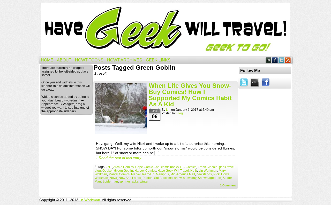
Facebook (275, 60)
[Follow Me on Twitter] (243, 87)
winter (144, 181)
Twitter (281, 60)
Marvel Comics (119, 174)
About (64, 60)
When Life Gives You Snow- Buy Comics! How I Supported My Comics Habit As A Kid (190, 95)
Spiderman (110, 181)
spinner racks (128, 181)
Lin (168, 110)
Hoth (193, 170)
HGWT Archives (124, 60)
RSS (288, 60)
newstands (204, 174)
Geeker (107, 170)
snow (178, 178)
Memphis (162, 174)
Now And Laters (130, 178)
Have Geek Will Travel (165, 30)
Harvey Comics (145, 170)
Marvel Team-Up (142, 174)
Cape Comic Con (147, 167)
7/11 (109, 167)
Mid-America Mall (182, 174)
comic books (170, 167)
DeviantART (268, 60)
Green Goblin (123, 170)
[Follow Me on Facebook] (265, 87)
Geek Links (158, 60)
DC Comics (188, 167)
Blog (179, 113)
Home (47, 60)
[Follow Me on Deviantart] (254, 87)
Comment (228, 185)
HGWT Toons (89, 60)
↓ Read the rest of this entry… (120, 158)
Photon (147, 178)
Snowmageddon (209, 178)
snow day (189, 178)
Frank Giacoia (207, 167)
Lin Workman (208, 170)
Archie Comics (123, 167)
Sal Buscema (163, 178)
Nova (113, 178)
